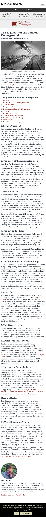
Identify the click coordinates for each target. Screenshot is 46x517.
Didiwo (26, 71)
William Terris (8, 105)
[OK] (43, 510)
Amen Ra (6, 111)
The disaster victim (10, 113)
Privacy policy (26, 513)
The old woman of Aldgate (12, 122)
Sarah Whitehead (9, 100)
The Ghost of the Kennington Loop (16, 102)
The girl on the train (10, 107)
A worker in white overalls (13, 115)
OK (17, 513)
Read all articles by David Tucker (13, 495)
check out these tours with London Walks (16, 456)
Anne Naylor (8, 120)
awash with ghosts (10, 85)
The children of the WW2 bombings (16, 109)
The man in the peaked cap (13, 117)
